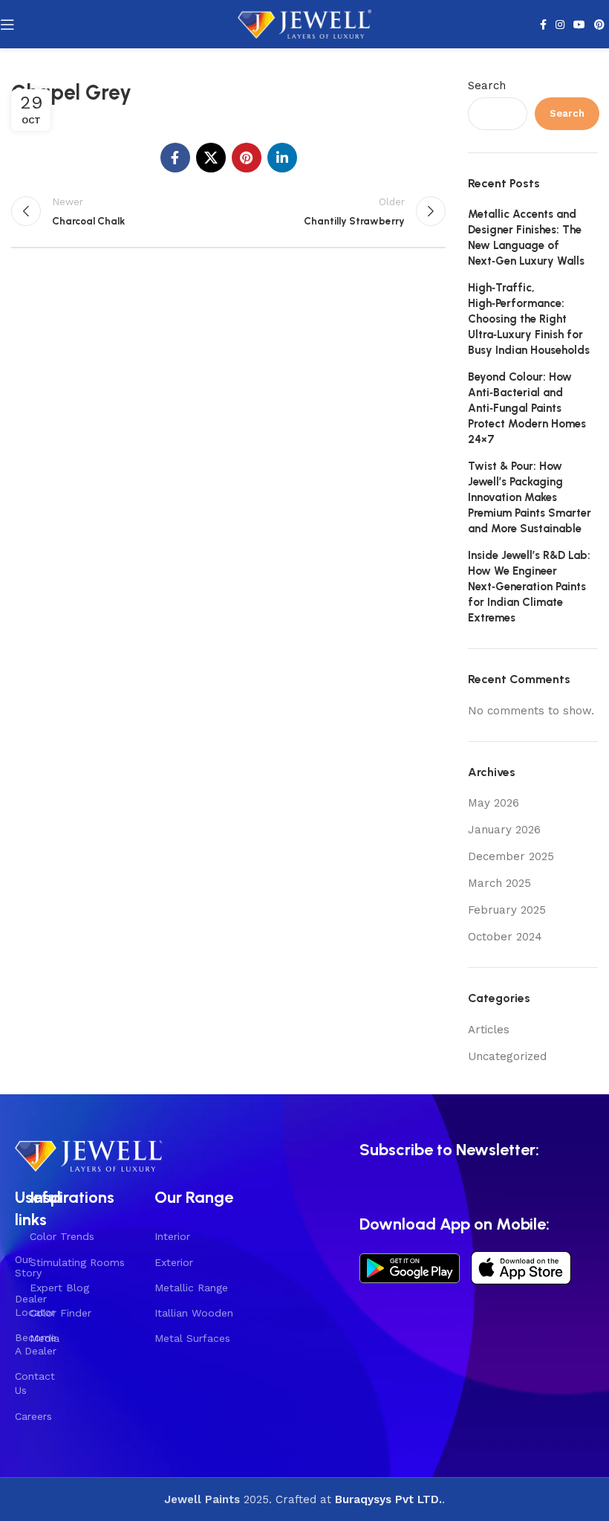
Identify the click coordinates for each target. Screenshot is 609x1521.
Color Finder (60, 1313)
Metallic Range (191, 1288)
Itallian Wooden (193, 1313)
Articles (488, 1029)
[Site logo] (304, 23)
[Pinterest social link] (599, 24)
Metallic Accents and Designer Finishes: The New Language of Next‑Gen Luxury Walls (526, 237)
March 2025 (499, 883)
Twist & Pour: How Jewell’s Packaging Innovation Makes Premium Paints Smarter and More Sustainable (529, 497)
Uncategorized (507, 1056)
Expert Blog (59, 1288)
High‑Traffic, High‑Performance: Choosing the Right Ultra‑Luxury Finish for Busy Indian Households (529, 319)
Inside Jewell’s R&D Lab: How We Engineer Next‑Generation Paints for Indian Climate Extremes (529, 586)
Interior (172, 1236)
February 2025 (507, 910)
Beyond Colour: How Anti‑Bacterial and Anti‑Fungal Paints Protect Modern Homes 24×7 (527, 408)
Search (487, 85)
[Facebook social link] (543, 24)
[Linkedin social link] (282, 157)
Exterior (173, 1262)
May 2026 (493, 803)
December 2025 (511, 856)
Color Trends (62, 1236)
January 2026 (504, 829)
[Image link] (89, 1153)
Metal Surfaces (192, 1338)
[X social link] (211, 157)
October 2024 (505, 936)
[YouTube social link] (579, 24)
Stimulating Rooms (77, 1262)
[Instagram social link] (560, 24)
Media (44, 1338)
